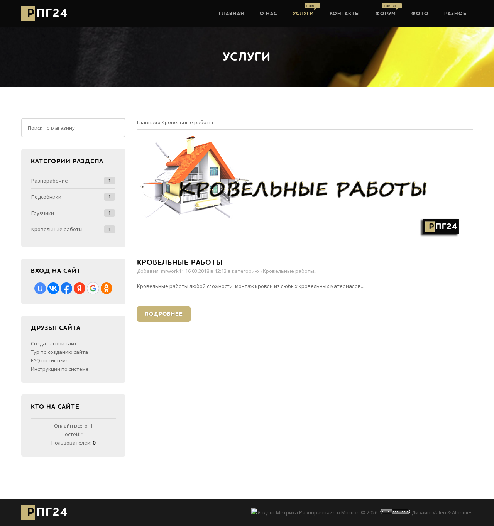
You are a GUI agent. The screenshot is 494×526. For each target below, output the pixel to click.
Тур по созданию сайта (59, 351)
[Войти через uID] (40, 288)
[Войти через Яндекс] (79, 288)
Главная (147, 122)
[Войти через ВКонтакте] (53, 288)
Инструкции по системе (60, 368)
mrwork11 (172, 270)
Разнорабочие (49, 180)
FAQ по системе (50, 360)
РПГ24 (47, 13)
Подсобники (46, 196)
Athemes (462, 512)
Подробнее (164, 314)
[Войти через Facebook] (66, 288)
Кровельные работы (180, 262)
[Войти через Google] (93, 288)
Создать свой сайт (54, 343)
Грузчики (42, 213)
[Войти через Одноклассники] (106, 288)
